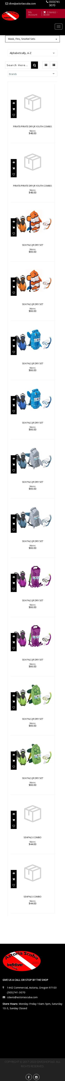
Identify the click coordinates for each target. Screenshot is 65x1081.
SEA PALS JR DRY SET (32, 244)
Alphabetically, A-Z (20, 53)
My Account (32, 13)
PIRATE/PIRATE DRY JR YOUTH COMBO (32, 126)
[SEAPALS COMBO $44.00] (32, 824)
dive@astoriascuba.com (22, 3)
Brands (13, 74)
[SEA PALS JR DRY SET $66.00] (32, 232)
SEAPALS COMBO (32, 837)
